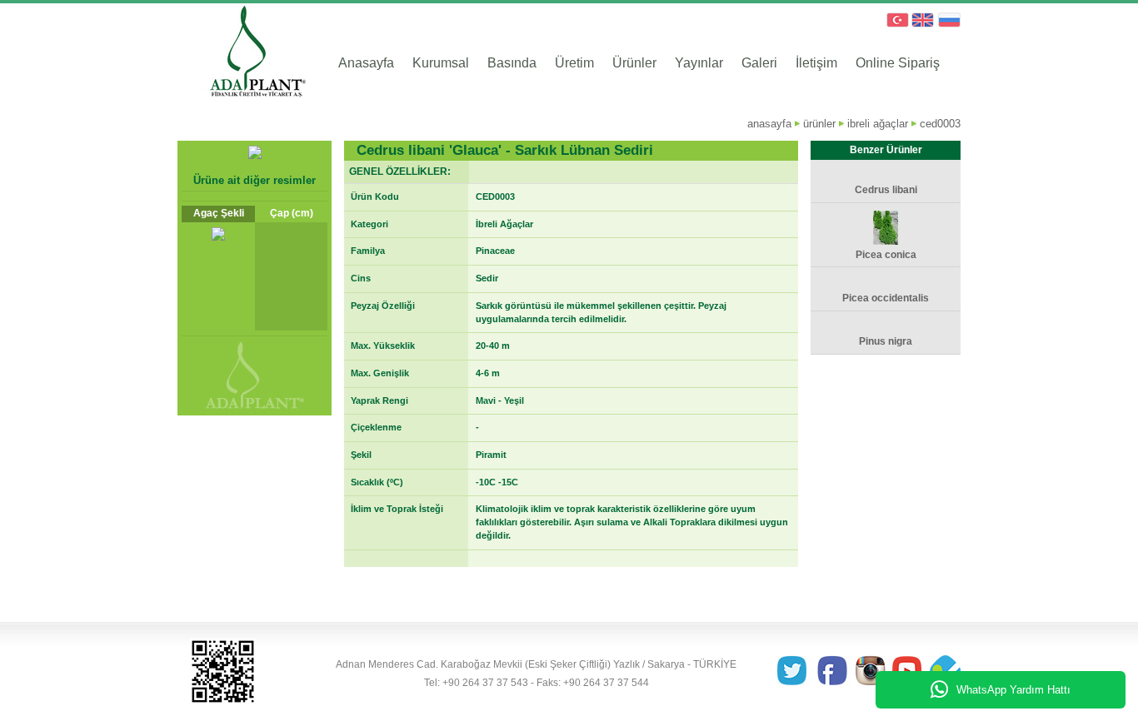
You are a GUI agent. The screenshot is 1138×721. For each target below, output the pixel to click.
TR (895, 20)
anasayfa (769, 123)
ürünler (819, 123)
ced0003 (940, 123)
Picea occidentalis (885, 298)
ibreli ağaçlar (877, 123)
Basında (512, 63)
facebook (833, 672)
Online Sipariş (898, 63)
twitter (797, 672)
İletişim (816, 63)
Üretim (574, 63)
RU (949, 20)
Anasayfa (366, 63)
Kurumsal (440, 63)
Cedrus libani (886, 190)
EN (922, 20)
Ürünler (634, 63)
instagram (870, 672)
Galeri (759, 63)
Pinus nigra (885, 341)
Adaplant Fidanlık (242, 54)
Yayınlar (699, 63)
